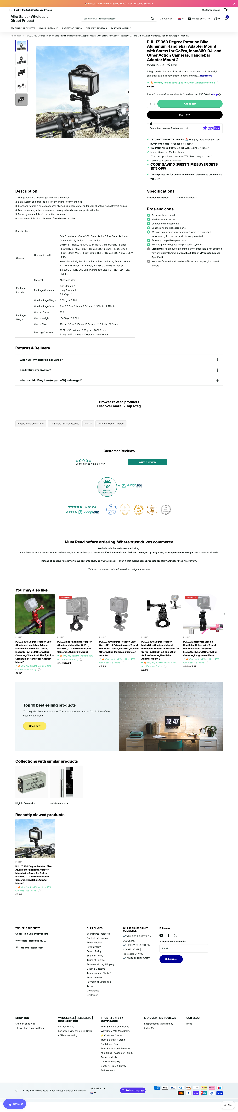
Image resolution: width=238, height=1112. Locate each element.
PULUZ (160, 65)
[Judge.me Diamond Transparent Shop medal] (111, 509)
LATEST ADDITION (72, 28)
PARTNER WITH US (121, 28)
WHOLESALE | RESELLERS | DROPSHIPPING (75, 1019)
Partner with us (66, 1026)
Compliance (93, 990)
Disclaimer (92, 995)
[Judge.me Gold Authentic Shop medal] (125, 509)
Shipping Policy (95, 955)
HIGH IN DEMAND (48, 28)
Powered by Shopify (75, 1090)
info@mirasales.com (31, 947)
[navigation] (9, 10)
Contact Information (97, 938)
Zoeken (152, 19)
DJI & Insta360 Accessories (64, 423)
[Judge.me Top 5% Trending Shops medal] (166, 509)
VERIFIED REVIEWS (96, 28)
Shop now (34, 726)
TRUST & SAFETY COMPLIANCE (112, 1019)
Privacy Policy (94, 942)
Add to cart (190, 103)
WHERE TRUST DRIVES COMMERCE (135, 929)
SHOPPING (22, 1017)
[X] (175, 935)
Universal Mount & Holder (110, 423)
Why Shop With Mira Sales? (115, 1031)
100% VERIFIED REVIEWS (160, 1017)
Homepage (16, 35)
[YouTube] (161, 935)
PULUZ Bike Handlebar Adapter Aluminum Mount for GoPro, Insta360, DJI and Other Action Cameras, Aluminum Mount (74, 646)
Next (45, 10)
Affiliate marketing (67, 1035)
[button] (155, 101)
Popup (218, 82)
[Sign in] (217, 18)
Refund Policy (94, 951)
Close (234, 3)
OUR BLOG (193, 1017)
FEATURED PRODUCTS (23, 28)
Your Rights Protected (98, 933)
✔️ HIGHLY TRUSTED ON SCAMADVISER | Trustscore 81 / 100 (136, 949)
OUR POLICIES (94, 928)
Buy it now (185, 114)
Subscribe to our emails (172, 941)
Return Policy (94, 946)
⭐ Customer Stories (111, 1035)
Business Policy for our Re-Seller (75, 1031)
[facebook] (168, 935)
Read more (206, 75)
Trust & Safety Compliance (115, 1026)
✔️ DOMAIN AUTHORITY (136, 958)
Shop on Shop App (25, 1023)
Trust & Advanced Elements (115, 1048)
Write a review (147, 462)
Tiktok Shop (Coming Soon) (30, 1028)
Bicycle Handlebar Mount (30, 423)
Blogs (189, 1023)
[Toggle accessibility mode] (225, 10)
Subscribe (171, 959)
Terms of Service (96, 960)
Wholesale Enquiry (110, 1061)
